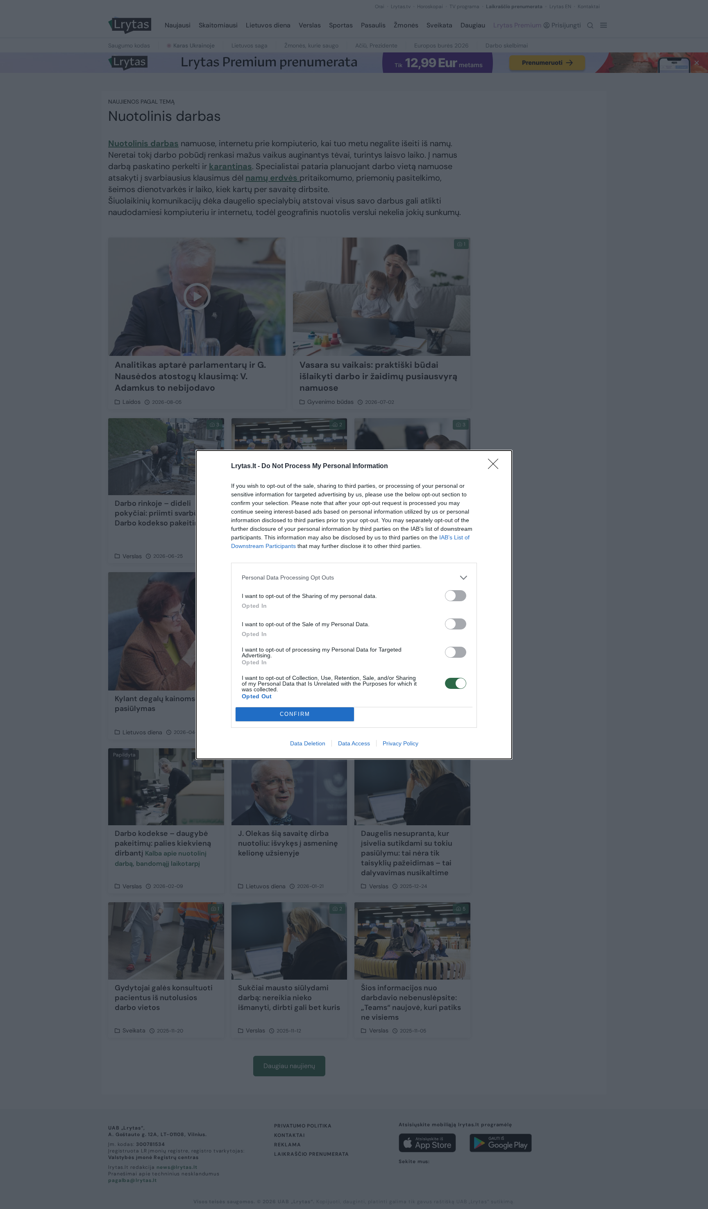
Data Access (354, 743)
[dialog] (354, 605)
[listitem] (354, 577)
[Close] (496, 466)
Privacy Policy (400, 743)
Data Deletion (307, 743)
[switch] (455, 595)
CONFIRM (295, 714)
